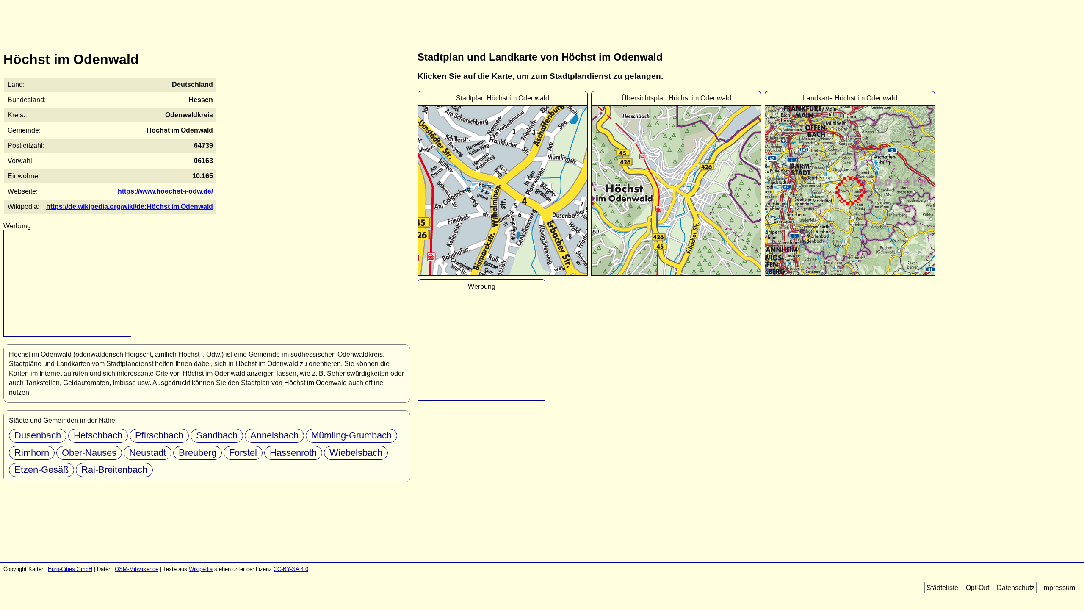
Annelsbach (274, 435)
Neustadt (147, 452)
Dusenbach (37, 435)
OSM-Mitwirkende (136, 569)
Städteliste (942, 587)
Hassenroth (293, 452)
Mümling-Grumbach (351, 435)
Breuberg (197, 452)
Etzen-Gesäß (41, 469)
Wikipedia (201, 569)
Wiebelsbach (355, 452)
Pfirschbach (159, 435)
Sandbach (217, 435)
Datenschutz (1015, 587)
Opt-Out (977, 587)
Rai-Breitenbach (114, 469)
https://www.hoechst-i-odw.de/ (165, 191)
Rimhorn (31, 452)
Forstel (243, 452)
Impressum (1058, 587)
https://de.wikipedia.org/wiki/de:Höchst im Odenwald (129, 206)
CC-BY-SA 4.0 (291, 569)
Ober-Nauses (89, 452)
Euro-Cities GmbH (70, 569)
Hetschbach (98, 435)
